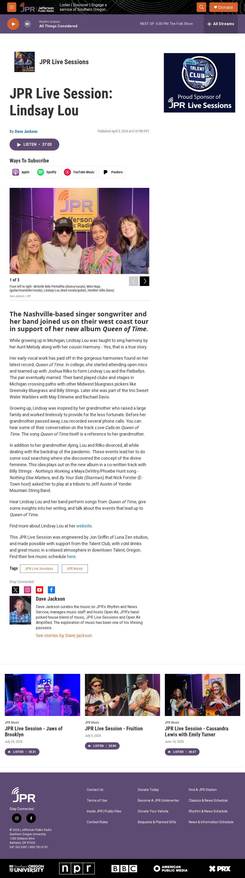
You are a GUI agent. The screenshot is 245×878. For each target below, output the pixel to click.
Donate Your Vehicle (153, 811)
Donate (225, 7)
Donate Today (148, 790)
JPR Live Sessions (64, 62)
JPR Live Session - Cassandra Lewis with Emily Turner (196, 732)
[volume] (27, 24)
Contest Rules (97, 822)
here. (72, 556)
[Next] (144, 281)
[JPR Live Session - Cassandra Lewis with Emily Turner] (202, 695)
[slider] (35, 23)
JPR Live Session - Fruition (114, 729)
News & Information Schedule (211, 822)
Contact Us (95, 790)
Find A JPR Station (203, 790)
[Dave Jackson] (20, 610)
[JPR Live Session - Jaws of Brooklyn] (42, 695)
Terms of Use (97, 800)
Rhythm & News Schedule (208, 811)
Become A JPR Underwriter (158, 800)
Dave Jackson (26, 131)
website (84, 525)
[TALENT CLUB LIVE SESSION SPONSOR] (199, 82)
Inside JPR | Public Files (104, 811)
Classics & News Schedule (208, 800)
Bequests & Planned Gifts (157, 822)
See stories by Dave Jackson (64, 635)
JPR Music (75, 568)
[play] (13, 24)
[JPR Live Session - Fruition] (122, 695)
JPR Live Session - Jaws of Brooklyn (33, 732)
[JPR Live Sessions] (24, 62)
